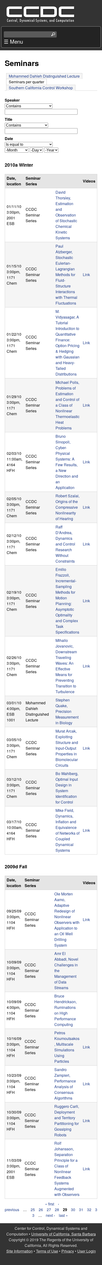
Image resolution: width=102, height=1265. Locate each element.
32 (89, 1209)
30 (73, 1209)
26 (41, 1209)
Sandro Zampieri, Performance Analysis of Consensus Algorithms (65, 1084)
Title (8, 119)
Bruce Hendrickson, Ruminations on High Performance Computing (65, 1010)
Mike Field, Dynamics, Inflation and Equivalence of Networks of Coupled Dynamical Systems (67, 830)
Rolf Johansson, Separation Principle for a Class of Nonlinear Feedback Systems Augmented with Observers (66, 1168)
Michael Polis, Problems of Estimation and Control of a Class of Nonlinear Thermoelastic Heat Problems (67, 405)
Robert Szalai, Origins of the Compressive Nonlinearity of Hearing (67, 507)
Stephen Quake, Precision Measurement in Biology (67, 711)
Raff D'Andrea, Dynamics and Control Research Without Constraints (65, 544)
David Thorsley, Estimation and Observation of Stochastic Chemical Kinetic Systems (66, 214)
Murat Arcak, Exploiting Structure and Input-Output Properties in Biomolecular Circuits (67, 748)
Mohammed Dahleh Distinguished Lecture (44, 76)
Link (86, 274)
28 (57, 1209)
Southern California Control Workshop (41, 87)
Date (9, 138)
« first (49, 1204)
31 (81, 1209)
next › (50, 1215)
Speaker (12, 100)
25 (33, 1209)
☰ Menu (13, 41)
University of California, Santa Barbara (63, 1234)
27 (49, 1209)
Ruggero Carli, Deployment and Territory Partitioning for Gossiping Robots (66, 1121)
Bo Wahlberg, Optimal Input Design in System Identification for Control (67, 788)
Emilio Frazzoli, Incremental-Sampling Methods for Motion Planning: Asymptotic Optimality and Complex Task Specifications (67, 601)
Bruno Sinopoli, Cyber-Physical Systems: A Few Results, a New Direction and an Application (67, 461)
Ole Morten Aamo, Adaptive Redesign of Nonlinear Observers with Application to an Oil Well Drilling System (66, 919)
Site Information (19, 1251)
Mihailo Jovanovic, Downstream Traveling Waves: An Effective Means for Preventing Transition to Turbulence (66, 666)
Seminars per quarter (28, 82)
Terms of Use (47, 1251)
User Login (86, 1251)
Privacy (67, 1251)
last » (63, 1215)
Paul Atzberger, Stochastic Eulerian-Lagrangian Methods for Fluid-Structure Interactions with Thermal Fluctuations (66, 274)
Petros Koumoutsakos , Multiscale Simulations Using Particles (66, 1047)
